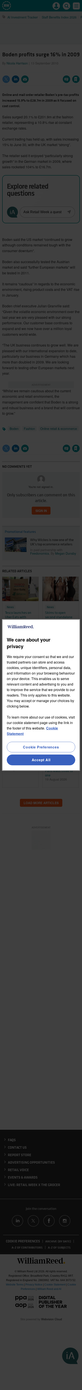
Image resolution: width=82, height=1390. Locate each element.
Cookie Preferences (41, 747)
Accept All (41, 759)
